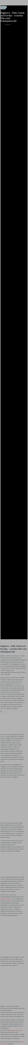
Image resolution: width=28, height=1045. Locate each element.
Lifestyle (3, 7)
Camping (3, 6)
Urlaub (3, 8)
